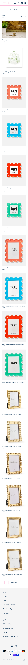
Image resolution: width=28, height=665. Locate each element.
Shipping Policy (7, 609)
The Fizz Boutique (11, 660)
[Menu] (25, 3)
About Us (6, 613)
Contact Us (6, 600)
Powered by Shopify (20, 660)
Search (5, 596)
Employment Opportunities (11, 636)
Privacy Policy (7, 624)
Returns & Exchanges (9, 604)
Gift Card (5, 632)
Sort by (4, 15)
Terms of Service (8, 628)
